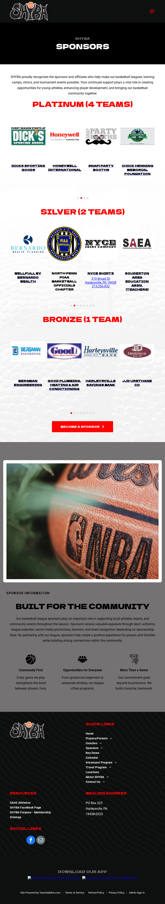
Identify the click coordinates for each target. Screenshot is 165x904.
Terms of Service (74, 892)
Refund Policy (96, 892)
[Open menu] (152, 11)
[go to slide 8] (94, 305)
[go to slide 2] (81, 198)
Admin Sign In (137, 892)
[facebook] (30, 841)
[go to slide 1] (78, 198)
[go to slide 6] (87, 305)
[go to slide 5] (84, 305)
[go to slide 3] (84, 198)
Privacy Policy (116, 892)
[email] (40, 841)
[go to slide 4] (88, 198)
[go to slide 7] (90, 305)
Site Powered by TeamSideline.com (40, 892)
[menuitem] (120, 733)
